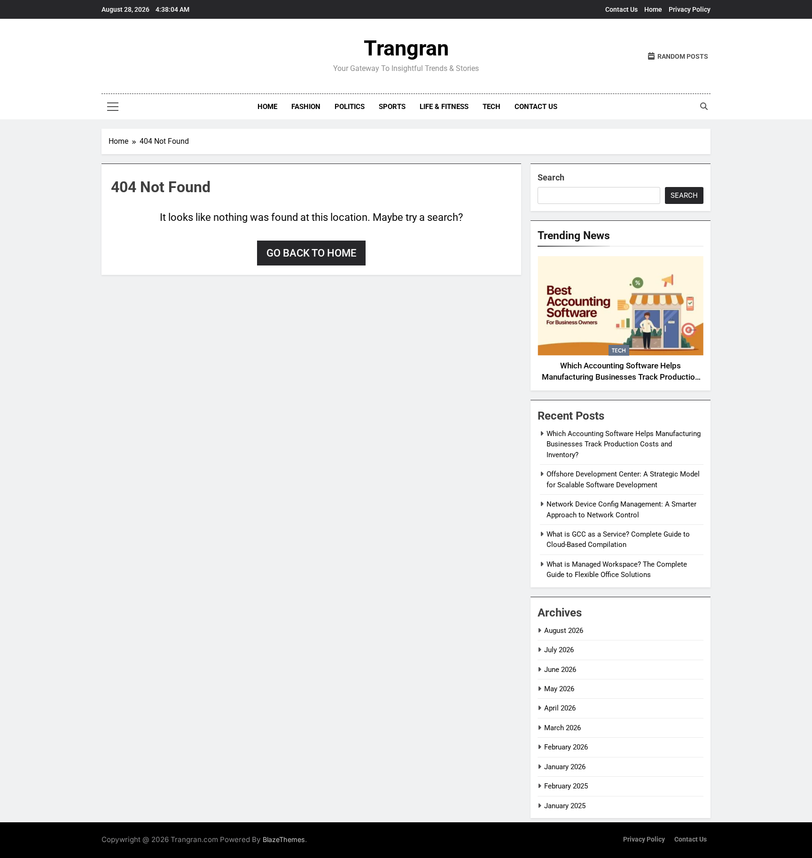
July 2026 (559, 650)
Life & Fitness (444, 106)
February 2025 (566, 786)
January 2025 (565, 806)
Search (551, 177)
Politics (350, 106)
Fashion (305, 106)
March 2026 (562, 728)
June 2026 (560, 669)
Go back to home (311, 253)
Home (653, 9)
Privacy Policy (689, 9)
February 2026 (566, 747)
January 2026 (565, 767)
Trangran (406, 48)
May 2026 (559, 689)
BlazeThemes (284, 839)
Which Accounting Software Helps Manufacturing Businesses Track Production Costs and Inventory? (620, 377)
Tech (491, 106)
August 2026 (563, 630)
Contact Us (621, 9)
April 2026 (560, 708)
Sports (392, 106)
